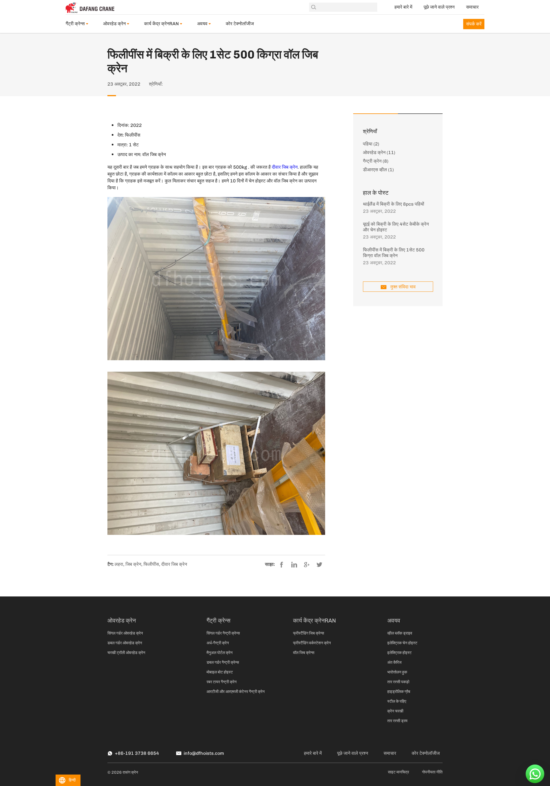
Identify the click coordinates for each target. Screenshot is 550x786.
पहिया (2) (371, 144)
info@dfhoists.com (204, 753)
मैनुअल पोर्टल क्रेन (220, 652)
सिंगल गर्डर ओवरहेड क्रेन (125, 633)
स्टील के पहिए (396, 701)
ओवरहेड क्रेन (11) (379, 152)
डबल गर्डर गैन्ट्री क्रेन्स (223, 662)
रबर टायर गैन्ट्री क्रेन (222, 681)
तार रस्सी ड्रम (397, 720)
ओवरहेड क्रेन (114, 23)
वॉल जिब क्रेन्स (303, 652)
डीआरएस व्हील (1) (378, 169)
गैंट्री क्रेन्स (75, 23)
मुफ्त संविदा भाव (403, 286)
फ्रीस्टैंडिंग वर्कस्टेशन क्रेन (312, 643)
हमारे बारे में (403, 7)
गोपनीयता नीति (432, 772)
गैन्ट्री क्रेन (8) (375, 161)
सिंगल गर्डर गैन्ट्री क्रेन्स (223, 633)
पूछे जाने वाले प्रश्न (439, 7)
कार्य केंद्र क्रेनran (161, 23)
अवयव (202, 23)
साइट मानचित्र (398, 772)
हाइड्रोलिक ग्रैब (398, 691)
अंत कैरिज (394, 662)
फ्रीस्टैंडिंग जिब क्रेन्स (308, 633)
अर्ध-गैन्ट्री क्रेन (218, 643)
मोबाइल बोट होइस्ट (220, 672)
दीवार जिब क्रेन (285, 167)
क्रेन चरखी (395, 711)
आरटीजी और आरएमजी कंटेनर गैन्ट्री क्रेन (236, 691)
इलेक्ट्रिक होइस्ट (399, 652)
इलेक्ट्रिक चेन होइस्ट (402, 643)
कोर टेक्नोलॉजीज (240, 23)
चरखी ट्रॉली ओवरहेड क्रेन (126, 652)
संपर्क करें (474, 24)
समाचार (472, 7)
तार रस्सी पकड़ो (398, 681)
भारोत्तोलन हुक (397, 672)
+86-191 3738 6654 (137, 753)
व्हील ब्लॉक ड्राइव (399, 633)
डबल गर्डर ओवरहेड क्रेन (124, 643)
